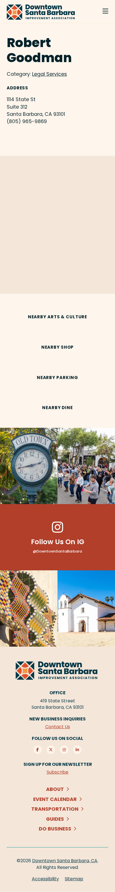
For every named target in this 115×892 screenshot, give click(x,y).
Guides (55, 818)
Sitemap (74, 879)
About (55, 789)
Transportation (54, 808)
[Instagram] (64, 750)
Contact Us (57, 727)
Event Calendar (55, 799)
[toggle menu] (105, 11)
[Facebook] (37, 750)
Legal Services (49, 73)
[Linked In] (77, 750)
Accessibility (45, 879)
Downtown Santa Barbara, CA (64, 860)
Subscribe (57, 772)
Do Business (55, 828)
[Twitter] (51, 750)
